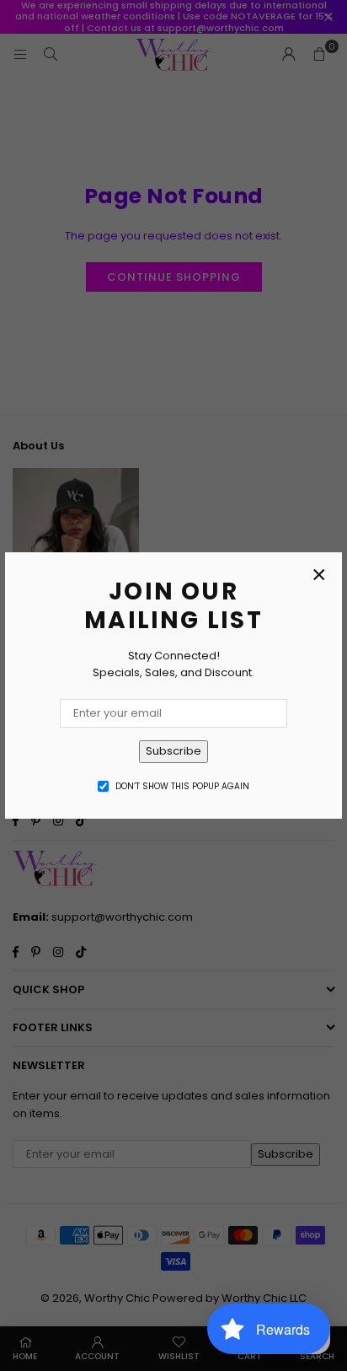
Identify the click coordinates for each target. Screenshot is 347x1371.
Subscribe (173, 751)
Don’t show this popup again (182, 786)
